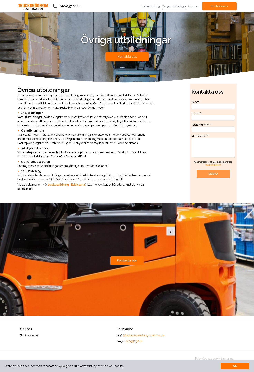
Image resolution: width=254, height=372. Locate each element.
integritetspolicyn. (213, 165)
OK (235, 365)
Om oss (193, 6)
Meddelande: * (200, 136)
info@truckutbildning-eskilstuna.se (144, 335)
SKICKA (213, 174)
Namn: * (196, 101)
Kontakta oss (219, 6)
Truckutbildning (150, 6)
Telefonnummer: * (201, 124)
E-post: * (196, 113)
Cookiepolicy (115, 366)
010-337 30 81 (70, 6)
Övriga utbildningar (174, 6)
